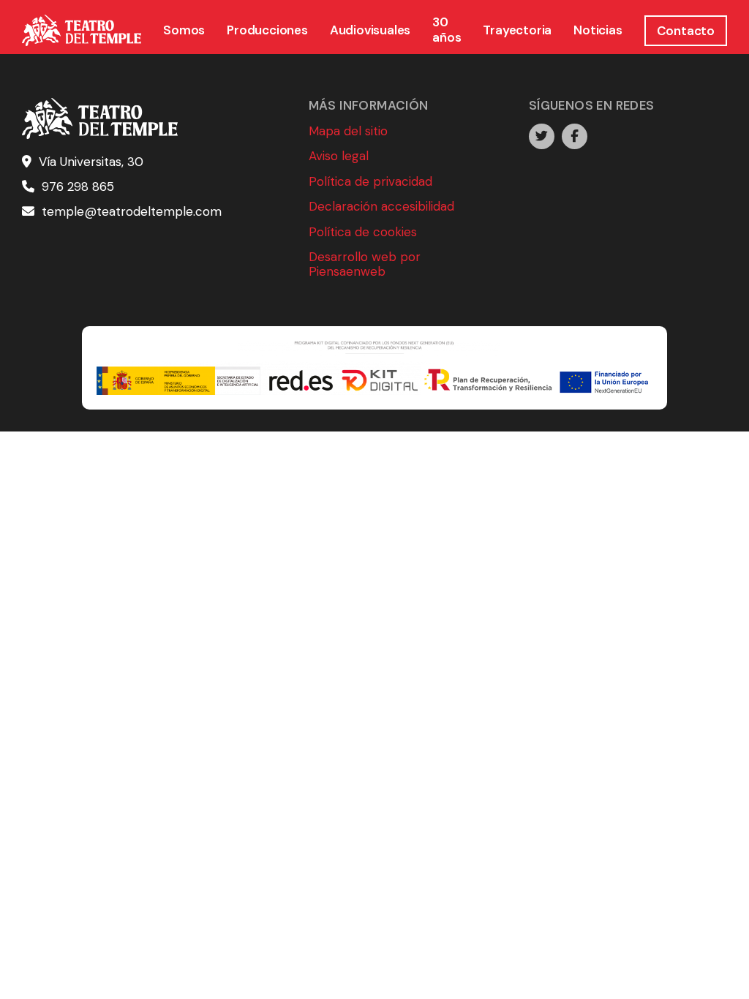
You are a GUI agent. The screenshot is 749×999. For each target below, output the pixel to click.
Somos (184, 30)
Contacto (686, 31)
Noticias (597, 30)
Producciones (267, 30)
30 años (446, 30)
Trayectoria (517, 30)
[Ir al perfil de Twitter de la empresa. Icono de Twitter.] (541, 136)
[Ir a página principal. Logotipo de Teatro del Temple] (81, 31)
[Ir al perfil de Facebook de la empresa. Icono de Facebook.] (574, 136)
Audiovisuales (370, 30)
